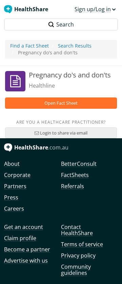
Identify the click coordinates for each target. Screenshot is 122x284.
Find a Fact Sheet (29, 45)
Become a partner (27, 249)
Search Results (75, 45)
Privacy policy (78, 255)
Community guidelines (76, 270)
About (12, 163)
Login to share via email (63, 133)
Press (11, 197)
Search (65, 24)
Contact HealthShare (77, 230)
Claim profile (20, 238)
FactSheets (75, 175)
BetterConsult (79, 163)
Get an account (23, 227)
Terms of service (82, 244)
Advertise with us (26, 260)
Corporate (17, 175)
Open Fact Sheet (61, 103)
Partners (15, 186)
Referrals (72, 186)
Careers (14, 208)
